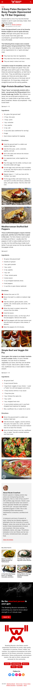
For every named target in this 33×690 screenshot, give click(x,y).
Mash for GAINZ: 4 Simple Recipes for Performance (7, 560)
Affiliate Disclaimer (11, 685)
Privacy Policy (27, 683)
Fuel (3, 7)
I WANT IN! (6, 617)
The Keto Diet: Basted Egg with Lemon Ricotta (24, 559)
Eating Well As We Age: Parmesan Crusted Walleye (24, 575)
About (25, 685)
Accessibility (19, 685)
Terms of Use (19, 683)
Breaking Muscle (11, 683)
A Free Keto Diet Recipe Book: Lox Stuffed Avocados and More (8, 575)
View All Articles (8, 539)
